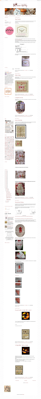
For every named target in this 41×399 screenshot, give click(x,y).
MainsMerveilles (9, 149)
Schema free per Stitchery (19, 202)
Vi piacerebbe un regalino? (10, 221)
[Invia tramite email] (30, 197)
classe (5, 140)
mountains (7, 150)
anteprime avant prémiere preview (9, 137)
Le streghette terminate (19, 97)
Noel (12, 151)
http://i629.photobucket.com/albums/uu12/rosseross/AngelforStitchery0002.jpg (24, 218)
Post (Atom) (26, 382)
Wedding (5, 159)
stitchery (18, 306)
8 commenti (26, 70)
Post (6, 208)
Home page (6, 15)
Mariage (12, 149)
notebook (6, 152)
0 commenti (26, 377)
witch (10, 159)
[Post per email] (28, 70)
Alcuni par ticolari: (17, 275)
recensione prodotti (7, 154)
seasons (10, 156)
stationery (7, 157)
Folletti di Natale (18, 75)
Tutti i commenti (7, 209)
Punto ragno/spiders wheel (19, 39)
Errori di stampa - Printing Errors (28, 15)
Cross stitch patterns (19, 116)
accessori (9, 136)
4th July (6, 136)
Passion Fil (11, 152)
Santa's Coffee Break (18, 120)
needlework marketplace (7, 151)
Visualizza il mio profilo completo (8, 84)
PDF (13, 152)
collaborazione (8, 140)
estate (13, 144)
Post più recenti (17, 380)
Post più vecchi (34, 380)
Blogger (23, 394)
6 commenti (26, 305)
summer (12, 157)
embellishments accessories (8, 144)
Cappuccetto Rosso (7, 139)
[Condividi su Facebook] (31, 94)
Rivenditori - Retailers (19, 15)
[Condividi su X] (31, 70)
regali (10, 154)
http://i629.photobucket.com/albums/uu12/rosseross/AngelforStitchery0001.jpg (24, 216)
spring (13, 156)
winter (8, 159)
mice (5, 150)
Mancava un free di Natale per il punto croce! (10, 226)
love (6, 149)
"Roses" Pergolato (18, 19)
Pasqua (8, 152)
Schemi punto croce (29, 116)
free (17, 71)
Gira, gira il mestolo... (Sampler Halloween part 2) (23, 310)
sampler (5, 155)
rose (12, 154)
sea (7, 156)
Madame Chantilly (10, 72)
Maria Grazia (17, 238)
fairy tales (10, 145)
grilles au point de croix (24, 116)
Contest (12, 140)
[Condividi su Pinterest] (32, 70)
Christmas (18, 198)
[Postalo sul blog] (30, 70)
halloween (6, 148)
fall (12, 145)
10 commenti (26, 197)
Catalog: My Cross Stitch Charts (12, 15)
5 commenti (26, 341)
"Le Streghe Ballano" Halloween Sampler (21, 345)
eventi (7, 145)
